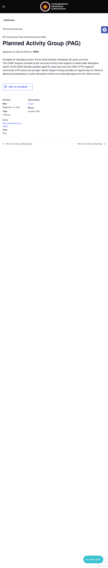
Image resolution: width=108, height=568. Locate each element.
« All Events (8, 20)
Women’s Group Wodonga (90, 143)
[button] (104, 29)
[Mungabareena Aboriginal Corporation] (54, 6)
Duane (30, 103)
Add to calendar (18, 86)
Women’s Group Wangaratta (18, 143)
